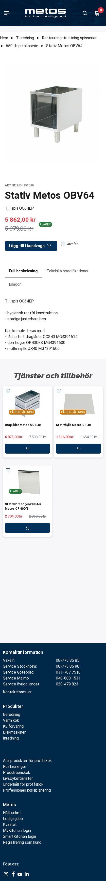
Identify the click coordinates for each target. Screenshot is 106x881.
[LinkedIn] (27, 874)
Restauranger (14, 766)
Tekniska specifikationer (67, 271)
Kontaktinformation (23, 652)
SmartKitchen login (19, 836)
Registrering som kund (22, 842)
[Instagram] (6, 874)
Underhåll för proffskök (23, 784)
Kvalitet (10, 824)
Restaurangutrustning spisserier (69, 38)
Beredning (11, 714)
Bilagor (15, 284)
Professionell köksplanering (27, 790)
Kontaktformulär (17, 692)
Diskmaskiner (14, 732)
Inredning (11, 738)
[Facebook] (13, 874)
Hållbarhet (12, 812)
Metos (9, 804)
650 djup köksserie (22, 45)
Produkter (13, 706)
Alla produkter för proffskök (27, 760)
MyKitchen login (17, 830)
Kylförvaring (13, 726)
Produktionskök (16, 772)
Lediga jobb (13, 818)
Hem (4, 38)
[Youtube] (20, 874)
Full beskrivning (23, 271)
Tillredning (25, 38)
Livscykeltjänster (18, 778)
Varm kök (11, 720)
